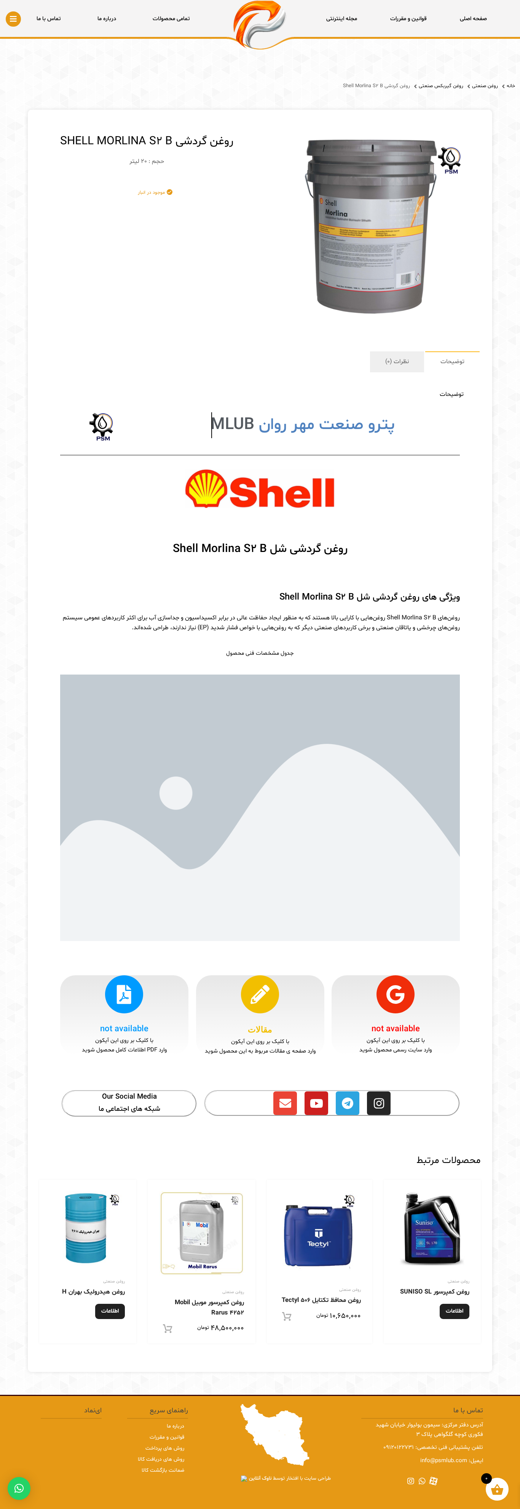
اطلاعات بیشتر (454, 1313)
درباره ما (106, 19)
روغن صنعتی (485, 86)
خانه (511, 86)
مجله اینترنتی (341, 19)
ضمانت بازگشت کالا (163, 1470)
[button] (19, 1488)
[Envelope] (285, 1103)
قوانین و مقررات (408, 19)
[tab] (452, 361)
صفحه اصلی (473, 19)
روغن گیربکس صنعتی (441, 86)
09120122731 (398, 1448)
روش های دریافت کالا (161, 1459)
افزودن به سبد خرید (298, 1317)
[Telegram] (347, 1103)
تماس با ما (49, 19)
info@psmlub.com (443, 1461)
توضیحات (452, 361)
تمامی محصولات (171, 19)
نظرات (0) (397, 361)
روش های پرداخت (164, 1448)
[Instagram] (379, 1103)
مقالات (260, 1029)
